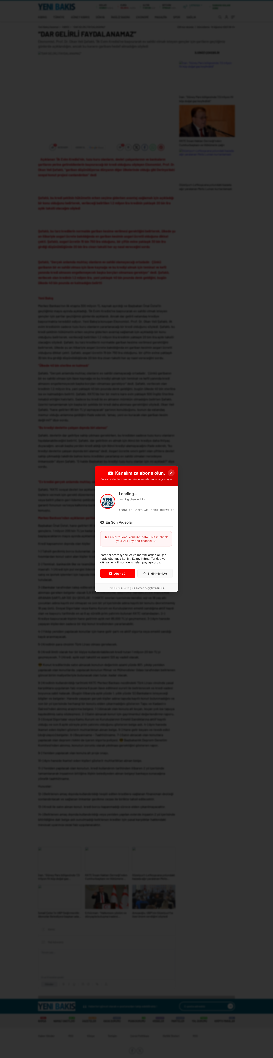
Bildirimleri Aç (157, 573)
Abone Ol (120, 573)
